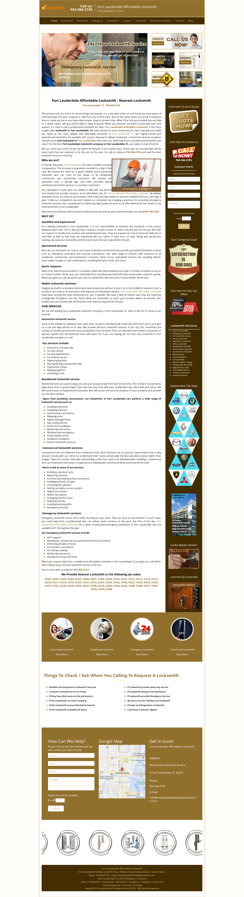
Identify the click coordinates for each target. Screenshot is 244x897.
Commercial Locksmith (184, 577)
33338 (93, 585)
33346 (124, 585)
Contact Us (141, 20)
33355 (154, 585)
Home (54, 20)
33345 (116, 585)
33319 (70, 582)
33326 (124, 582)
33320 (78, 582)
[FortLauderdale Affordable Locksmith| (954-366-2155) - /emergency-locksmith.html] (142, 628)
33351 (147, 585)
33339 (101, 585)
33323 (101, 582)
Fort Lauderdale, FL (93, 105)
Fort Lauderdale (87, 140)
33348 (131, 585)
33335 (70, 585)
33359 (94, 589)
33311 (124, 579)
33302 (55, 579)
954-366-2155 (81, 9)
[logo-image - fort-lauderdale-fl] (122, 771)
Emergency (97, 20)
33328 (139, 582)
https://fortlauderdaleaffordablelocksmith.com (133, 875)
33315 (154, 579)
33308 (101, 579)
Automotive (67, 20)
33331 (47, 585)
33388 (109, 589)
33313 (139, 579)
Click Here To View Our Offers (183, 292)
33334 (63, 585)
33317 (55, 582)
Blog (191, 20)
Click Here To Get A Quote (184, 106)
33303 (63, 579)
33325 (116, 582)
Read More (61, 654)
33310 (116, 579)
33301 (47, 579)
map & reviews (158, 872)
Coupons (127, 20)
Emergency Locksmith (142, 649)
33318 (63, 582)
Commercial (112, 20)
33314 (147, 579)
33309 (108, 579)
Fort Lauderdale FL (122, 133)
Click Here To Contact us (184, 142)
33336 (78, 585)
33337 (86, 585)
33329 (147, 582)
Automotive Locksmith (62, 649)
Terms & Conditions (111, 885)
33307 (93, 579)
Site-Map (138, 885)
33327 (131, 582)
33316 (47, 582)
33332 (55, 585)
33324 (108, 582)
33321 (86, 582)
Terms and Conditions (160, 20)
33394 (101, 589)
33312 (131, 579)
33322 (93, 582)
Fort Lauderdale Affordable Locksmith (127, 193)
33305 (78, 579)
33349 (139, 585)
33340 (108, 585)
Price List (180, 20)
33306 (86, 579)
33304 (70, 579)
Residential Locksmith (102, 649)
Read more (157, 43)
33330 (154, 582)
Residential (82, 20)
